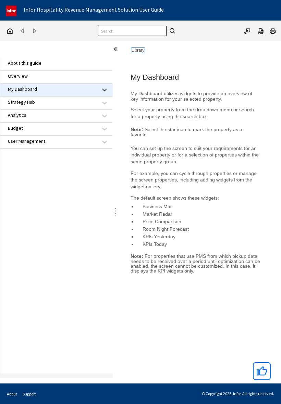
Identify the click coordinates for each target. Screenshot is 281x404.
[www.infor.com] (11, 10)
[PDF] (261, 30)
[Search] (171, 31)
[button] (49, 89)
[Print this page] (273, 30)
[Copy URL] (247, 30)
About (12, 393)
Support (29, 393)
